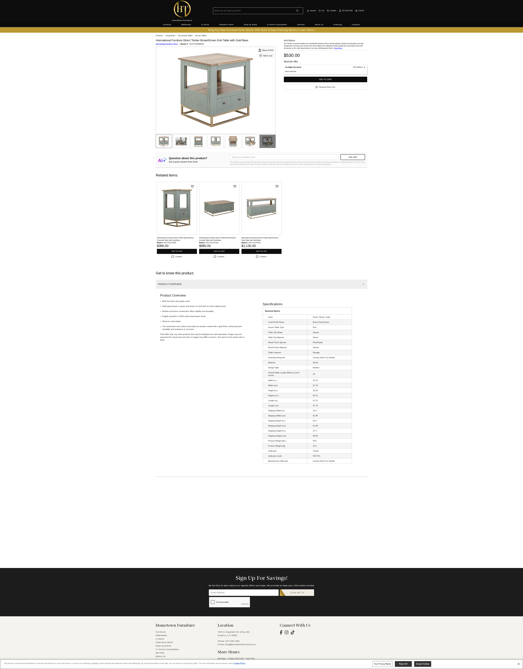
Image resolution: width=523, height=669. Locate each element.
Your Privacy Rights (382, 664)
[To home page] (182, 10)
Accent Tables (201, 36)
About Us (319, 24)
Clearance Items (226, 24)
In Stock (205, 24)
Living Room (170, 36)
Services (301, 24)
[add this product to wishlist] (192, 186)
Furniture (167, 24)
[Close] (519, 664)
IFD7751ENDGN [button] (197, 44)
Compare (178, 257)
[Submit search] (297, 10)
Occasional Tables (185, 36)
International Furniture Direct (167, 44)
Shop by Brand (250, 24)
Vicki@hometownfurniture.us (240, 644)
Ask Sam (353, 157)
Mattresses (186, 24)
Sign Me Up (297, 592)
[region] (261, 664)
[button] (308, 10)
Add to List (267, 56)
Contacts (356, 24)
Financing (337, 24)
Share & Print (267, 50)
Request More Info (327, 87)
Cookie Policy (239, 663)
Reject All (403, 664)
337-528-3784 (232, 641)
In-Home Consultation (277, 24)
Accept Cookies (422, 664)
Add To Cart (325, 79)
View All (267, 141)
